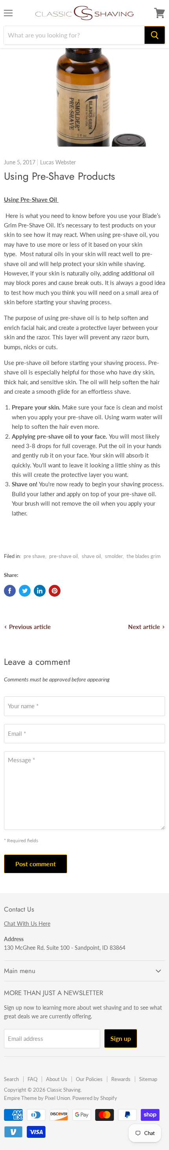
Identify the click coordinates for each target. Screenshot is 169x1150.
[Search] (154, 35)
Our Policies (89, 1079)
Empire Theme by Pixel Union (37, 1098)
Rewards (120, 1079)
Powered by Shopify (94, 1098)
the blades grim (144, 556)
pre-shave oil (63, 556)
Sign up (120, 1038)
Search (11, 1079)
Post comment (35, 863)
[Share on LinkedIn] (40, 591)
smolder (114, 556)
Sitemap (148, 1079)
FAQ (32, 1079)
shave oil (91, 556)
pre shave (34, 556)
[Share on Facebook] (10, 591)
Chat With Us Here (27, 923)
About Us (56, 1079)
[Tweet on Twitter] (25, 591)
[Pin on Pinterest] (55, 591)
